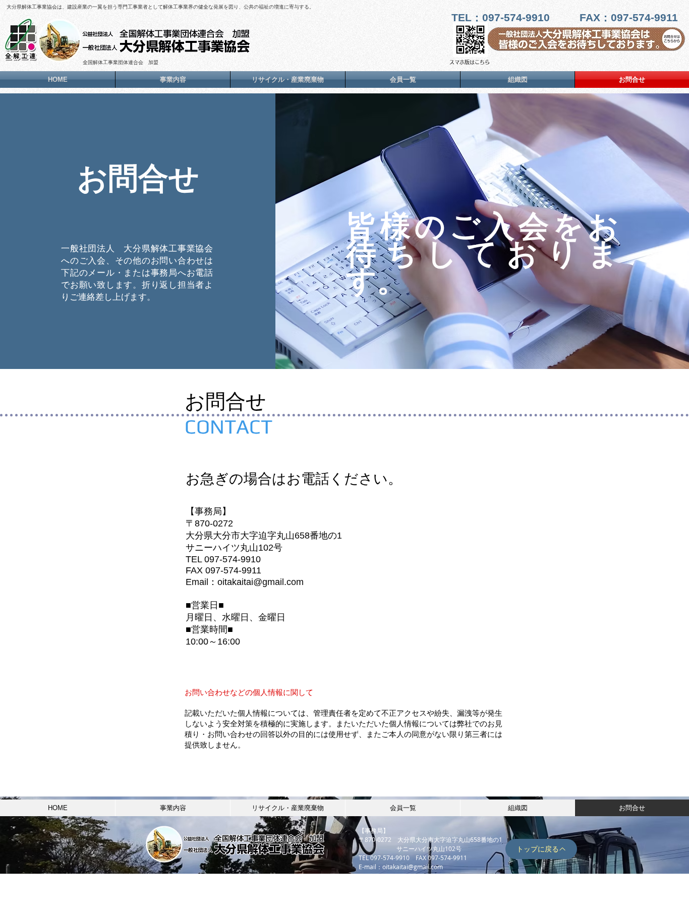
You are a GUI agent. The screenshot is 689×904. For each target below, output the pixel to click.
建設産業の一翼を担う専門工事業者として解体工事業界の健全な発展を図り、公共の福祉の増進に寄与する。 (190, 7)
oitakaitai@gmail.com (412, 867)
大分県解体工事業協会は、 (37, 7)
